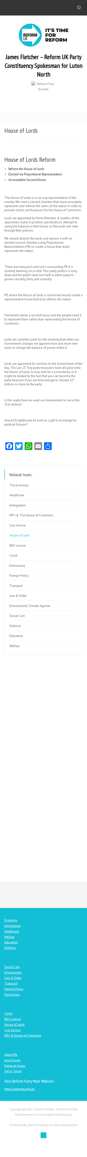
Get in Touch (13, 1071)
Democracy (17, 566)
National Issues (14, 1066)
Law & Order (18, 596)
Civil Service (17, 525)
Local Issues (12, 1060)
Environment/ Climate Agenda (29, 606)
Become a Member (45, 715)
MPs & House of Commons (22, 1035)
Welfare (14, 646)
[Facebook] (43, 1135)
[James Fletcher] (43, 46)
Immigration (17, 505)
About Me (10, 1055)
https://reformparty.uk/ (19, 1089)
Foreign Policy (19, 576)
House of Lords (19, 535)
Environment (13, 973)
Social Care (17, 616)
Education (16, 636)
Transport (16, 586)
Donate (45, 765)
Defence (15, 626)
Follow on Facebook (45, 815)
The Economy (19, 485)
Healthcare (16, 495)
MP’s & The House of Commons (31, 515)
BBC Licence (17, 546)
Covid (13, 555)
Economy (10, 920)
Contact (45, 865)
